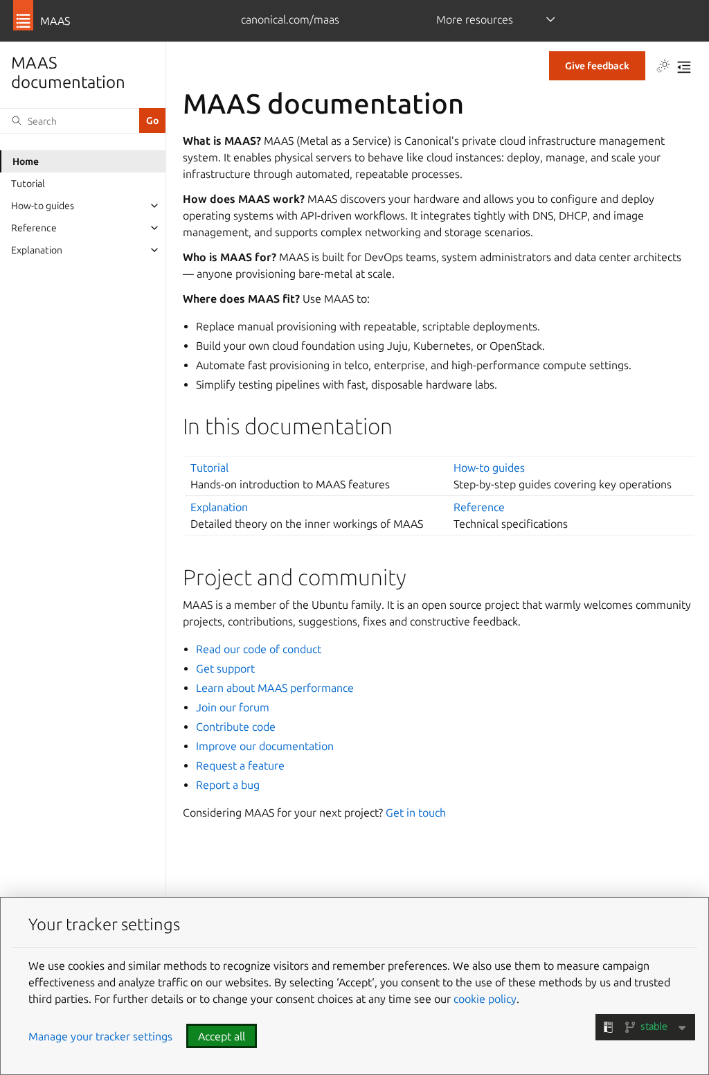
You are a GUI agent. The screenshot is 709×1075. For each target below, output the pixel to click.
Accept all (221, 1036)
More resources (474, 19)
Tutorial (28, 183)
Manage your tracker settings (100, 1036)
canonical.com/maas (290, 19)
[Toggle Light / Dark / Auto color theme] (663, 67)
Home (25, 161)
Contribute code (236, 726)
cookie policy (485, 999)
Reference (34, 227)
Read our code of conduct (258, 649)
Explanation (36, 250)
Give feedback (597, 65)
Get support (225, 668)
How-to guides (42, 205)
